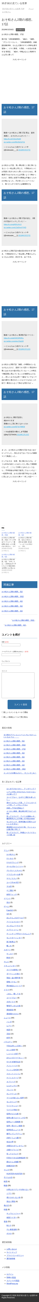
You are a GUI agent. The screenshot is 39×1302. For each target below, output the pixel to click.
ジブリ (9, 1193)
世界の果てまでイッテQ (15, 1118)
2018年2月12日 (24, 349)
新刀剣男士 (10, 942)
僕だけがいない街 (13, 1197)
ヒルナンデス (11, 1086)
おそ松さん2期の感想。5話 (12, 592)
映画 (5, 1185)
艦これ (9, 946)
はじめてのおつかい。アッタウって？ (21, 789)
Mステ (8, 1225)
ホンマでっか (11, 1094)
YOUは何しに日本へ (14, 1046)
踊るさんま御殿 (12, 1162)
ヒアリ (9, 1026)
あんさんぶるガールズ (15, 918)
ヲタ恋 (9, 886)
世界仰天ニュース (13, 1130)
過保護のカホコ (12, 1014)
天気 (8, 1034)
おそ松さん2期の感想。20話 (13, 596)
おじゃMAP (10, 1050)
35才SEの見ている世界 (14, 3)
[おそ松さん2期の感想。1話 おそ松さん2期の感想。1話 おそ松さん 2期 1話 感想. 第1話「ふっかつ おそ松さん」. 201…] (26, 542)
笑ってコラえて (12, 1154)
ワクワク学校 (11, 1110)
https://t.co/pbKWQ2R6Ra (14, 338)
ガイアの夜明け (12, 970)
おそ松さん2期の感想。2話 (12, 611)
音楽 (5, 1221)
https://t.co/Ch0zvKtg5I (12, 139)
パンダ (9, 1022)
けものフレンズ (12, 862)
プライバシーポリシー (15, 1255)
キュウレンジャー (13, 1213)
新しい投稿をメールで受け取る (15, 717)
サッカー (9, 954)
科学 (8, 1038)
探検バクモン (11, 982)
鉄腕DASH (10, 1166)
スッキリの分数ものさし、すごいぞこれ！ (20, 773)
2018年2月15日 (23, 435)
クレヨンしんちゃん (14, 870)
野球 (8, 958)
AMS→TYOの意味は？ (15, 808)
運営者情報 (10, 1259)
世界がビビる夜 (12, 1114)
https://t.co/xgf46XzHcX (13, 224)
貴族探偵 (9, 1010)
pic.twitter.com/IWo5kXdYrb (14, 142)
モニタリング (11, 1102)
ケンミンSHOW (12, 1070)
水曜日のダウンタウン (15, 1146)
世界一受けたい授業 (14, 1126)
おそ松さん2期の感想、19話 (15, 769)
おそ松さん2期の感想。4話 (12, 601)
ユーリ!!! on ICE (12, 882)
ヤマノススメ (11, 878)
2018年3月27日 (24, 150)
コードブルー (11, 998)
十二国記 (9, 890)
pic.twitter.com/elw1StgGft (14, 341)
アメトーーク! (11, 1066)
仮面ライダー (11, 1217)
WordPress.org (12, 1283)
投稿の (11, 1277)
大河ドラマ (10, 1002)
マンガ (6, 1170)
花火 (8, 902)
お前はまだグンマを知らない (17, 1189)
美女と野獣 (10, 1201)
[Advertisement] (19, 80)
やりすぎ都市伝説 (13, 1062)
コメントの (12, 1280)
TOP (13, 9)
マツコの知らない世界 (15, 1098)
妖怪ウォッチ (11, 894)
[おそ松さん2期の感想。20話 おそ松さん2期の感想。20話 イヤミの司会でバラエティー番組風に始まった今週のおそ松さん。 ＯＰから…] (10, 542)
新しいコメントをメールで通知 (15, 712)
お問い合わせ (11, 1249)
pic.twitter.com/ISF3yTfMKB (14, 427)
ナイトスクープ (12, 1078)
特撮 (5, 1209)
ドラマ (6, 990)
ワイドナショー (12, 1106)
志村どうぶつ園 (12, 1138)
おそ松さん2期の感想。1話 (14, 765)
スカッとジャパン (13, 1074)
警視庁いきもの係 (13, 1006)
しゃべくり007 (12, 1054)
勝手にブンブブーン (14, 1134)
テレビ (6, 962)
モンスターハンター (14, 938)
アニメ (6, 850)
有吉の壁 (9, 1142)
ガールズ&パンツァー (14, 866)
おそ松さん (20, 29)
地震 (8, 1030)
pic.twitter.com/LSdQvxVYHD (15, 227)
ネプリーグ (10, 1082)
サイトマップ (11, 1252)
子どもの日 (8, 1177)
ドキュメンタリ (10, 966)
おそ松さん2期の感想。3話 (12, 606)
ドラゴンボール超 (13, 874)
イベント (7, 898)
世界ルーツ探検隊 (13, 1122)
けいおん (9, 858)
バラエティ (8, 1042)
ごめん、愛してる (13, 994)
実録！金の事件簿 (13, 978)
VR (7, 914)
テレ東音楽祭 (11, 1229)
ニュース (7, 1018)
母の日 (6, 1205)
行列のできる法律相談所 (16, 1158)
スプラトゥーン (12, 930)
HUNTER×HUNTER (14, 1174)
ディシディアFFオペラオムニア (18, 934)
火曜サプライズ (12, 1150)
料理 (5, 1181)
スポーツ (7, 950)
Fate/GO (9, 910)
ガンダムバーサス (13, 926)
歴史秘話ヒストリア (14, 986)
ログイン (9, 1274)
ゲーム (6, 906)
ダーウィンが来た (13, 974)
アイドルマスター (13, 922)
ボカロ (9, 1233)
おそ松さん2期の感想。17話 (15, 749)
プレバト (9, 1090)
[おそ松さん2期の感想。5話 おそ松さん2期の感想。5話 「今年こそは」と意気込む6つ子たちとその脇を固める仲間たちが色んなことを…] (10, 563)
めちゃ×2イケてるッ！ (15, 1058)
